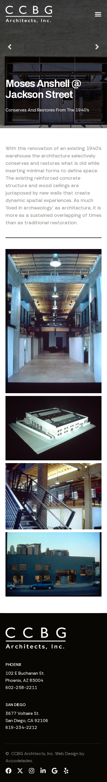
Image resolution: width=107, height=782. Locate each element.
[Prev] (29, 47)
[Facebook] (8, 771)
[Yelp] (66, 771)
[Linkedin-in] (43, 771)
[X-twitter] (20, 771)
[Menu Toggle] (98, 14)
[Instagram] (32, 771)
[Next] (78, 47)
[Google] (55, 771)
